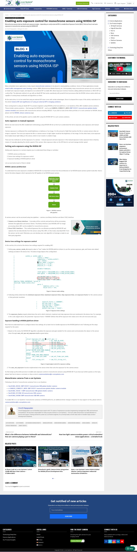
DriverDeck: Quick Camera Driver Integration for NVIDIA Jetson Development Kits (53, 470)
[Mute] (126, 74)
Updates (113, 43)
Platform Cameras (20, 17)
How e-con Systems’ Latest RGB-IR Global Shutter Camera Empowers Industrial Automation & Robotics (85, 471)
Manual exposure (47, 422)
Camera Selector (10, 8)
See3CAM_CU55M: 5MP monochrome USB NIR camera (26, 395)
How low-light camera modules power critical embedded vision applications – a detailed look (80, 435)
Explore (117, 8)
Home (38, 534)
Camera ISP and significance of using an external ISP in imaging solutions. (36, 102)
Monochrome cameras (74, 422)
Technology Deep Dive (116, 47)
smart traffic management (13, 88)
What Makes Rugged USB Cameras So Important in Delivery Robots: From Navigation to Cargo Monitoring (125, 165)
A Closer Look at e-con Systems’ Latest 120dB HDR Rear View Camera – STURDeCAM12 (18, 471)
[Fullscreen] (129, 74)
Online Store (129, 8)
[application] (120, 69)
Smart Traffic (22, 425)
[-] (108, 23)
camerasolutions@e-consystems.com (51, 374)
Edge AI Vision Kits (116, 28)
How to (113, 30)
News (112, 33)
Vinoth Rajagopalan (12, 29)
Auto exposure (10, 422)
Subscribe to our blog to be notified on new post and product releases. (68, 505)
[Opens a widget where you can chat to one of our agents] (130, 548)
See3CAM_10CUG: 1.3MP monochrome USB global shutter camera (30, 391)
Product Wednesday (11, 425)
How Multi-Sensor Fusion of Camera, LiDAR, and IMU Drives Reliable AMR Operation (125, 135)
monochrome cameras (43, 86)
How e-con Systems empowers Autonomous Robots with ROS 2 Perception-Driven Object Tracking (125, 149)
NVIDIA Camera (86, 422)
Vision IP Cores (24, 8)
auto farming (27, 88)
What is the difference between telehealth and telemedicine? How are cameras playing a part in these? (28, 435)
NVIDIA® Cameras (52, 8)
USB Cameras (115, 35)
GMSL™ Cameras (67, 8)
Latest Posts (40, 537)
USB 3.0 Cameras (82, 8)
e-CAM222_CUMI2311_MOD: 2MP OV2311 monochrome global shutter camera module (37, 388)
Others (113, 38)
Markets (107, 8)
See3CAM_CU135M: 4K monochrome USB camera (24, 393)
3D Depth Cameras (116, 26)
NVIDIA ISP (94, 422)
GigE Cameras (96, 8)
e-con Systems (68, 550)
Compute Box (38, 8)
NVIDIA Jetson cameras (22, 113)
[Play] (110, 74)
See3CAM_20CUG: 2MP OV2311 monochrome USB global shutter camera (32, 386)
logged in (15, 486)
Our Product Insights (10, 17)
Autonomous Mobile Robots (33, 422)
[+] (108, 21)
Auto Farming (19, 422)
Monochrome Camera (60, 422)
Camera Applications (116, 21)
